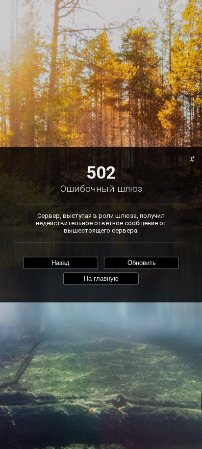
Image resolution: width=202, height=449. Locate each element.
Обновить (141, 262)
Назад (60, 262)
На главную (101, 279)
